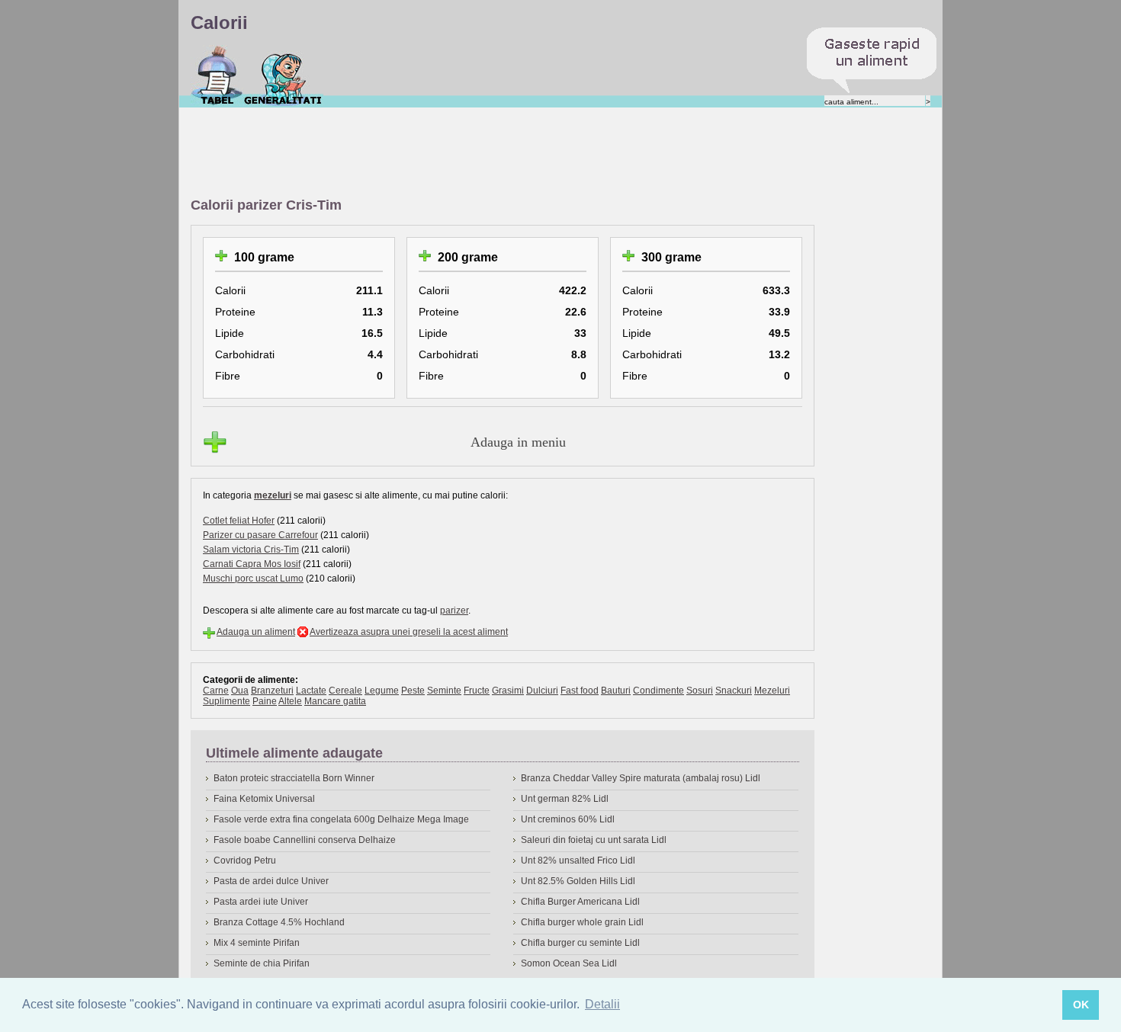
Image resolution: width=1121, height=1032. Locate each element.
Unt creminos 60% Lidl (568, 819)
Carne (216, 690)
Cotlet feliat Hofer (239, 520)
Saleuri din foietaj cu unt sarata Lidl (593, 840)
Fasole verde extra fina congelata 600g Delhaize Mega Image (341, 819)
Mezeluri (772, 690)
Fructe (477, 690)
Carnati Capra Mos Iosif (251, 564)
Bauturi (616, 690)
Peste (413, 690)
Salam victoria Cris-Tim (251, 549)
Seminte (444, 690)
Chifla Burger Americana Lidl (580, 901)
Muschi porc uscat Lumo (253, 578)
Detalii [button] (602, 1004)
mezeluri (272, 495)
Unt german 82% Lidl (565, 798)
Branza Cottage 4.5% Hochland (279, 922)
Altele (290, 701)
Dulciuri (542, 690)
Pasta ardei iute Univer (261, 901)
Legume (382, 690)
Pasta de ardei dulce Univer (271, 881)
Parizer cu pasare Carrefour (260, 535)
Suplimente (226, 701)
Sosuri (699, 690)
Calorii (217, 75)
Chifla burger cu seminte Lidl (580, 942)
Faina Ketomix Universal (264, 798)
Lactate (311, 690)
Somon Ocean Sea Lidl (569, 963)
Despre (283, 75)
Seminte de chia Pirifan (262, 963)
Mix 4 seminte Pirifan (257, 942)
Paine (264, 701)
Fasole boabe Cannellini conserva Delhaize (305, 840)
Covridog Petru (245, 860)
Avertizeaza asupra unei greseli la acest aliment (409, 632)
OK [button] (1081, 1004)
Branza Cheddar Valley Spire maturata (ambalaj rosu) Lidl (640, 778)
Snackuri (733, 690)
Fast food (579, 690)
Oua (240, 690)
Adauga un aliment (256, 632)
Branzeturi (272, 690)
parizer (454, 610)
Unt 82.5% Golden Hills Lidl (578, 881)
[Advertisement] (468, 153)
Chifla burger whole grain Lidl (582, 922)
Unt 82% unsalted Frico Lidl (578, 860)
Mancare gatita (335, 701)
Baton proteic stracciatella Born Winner (294, 778)
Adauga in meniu (518, 442)
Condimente (658, 690)
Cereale (345, 690)
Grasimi (508, 690)
